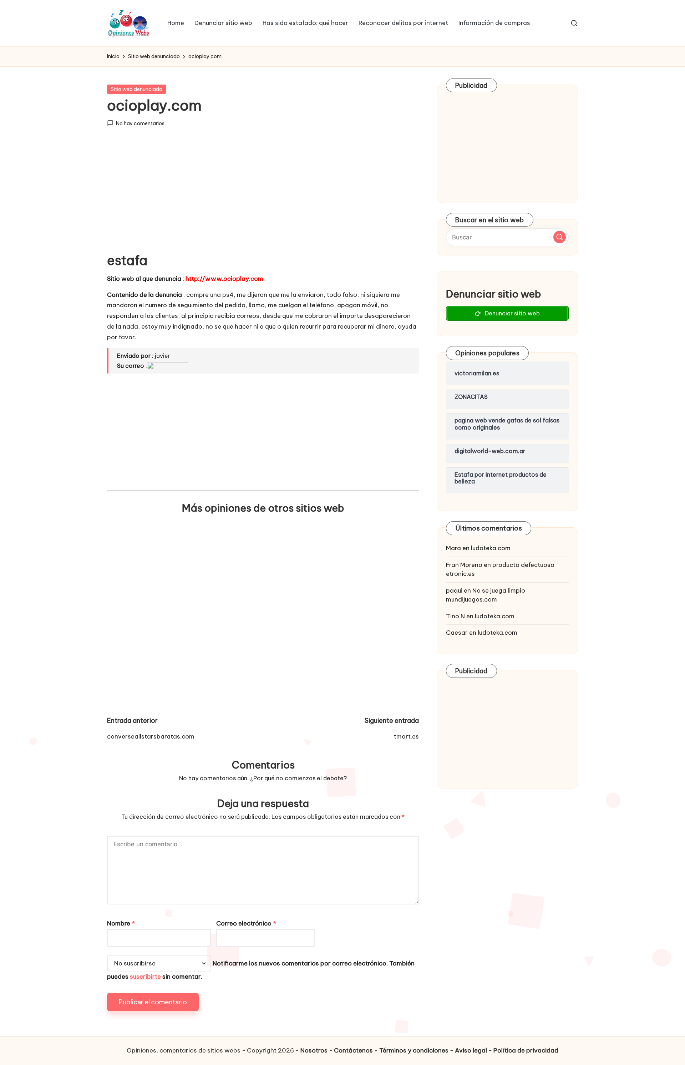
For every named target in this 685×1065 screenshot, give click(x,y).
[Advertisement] (263, 196)
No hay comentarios (140, 123)
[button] (559, 237)
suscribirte (145, 976)
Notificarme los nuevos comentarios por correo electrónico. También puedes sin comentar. (261, 969)
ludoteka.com (491, 548)
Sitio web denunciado (136, 89)
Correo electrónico (246, 923)
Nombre (121, 923)
